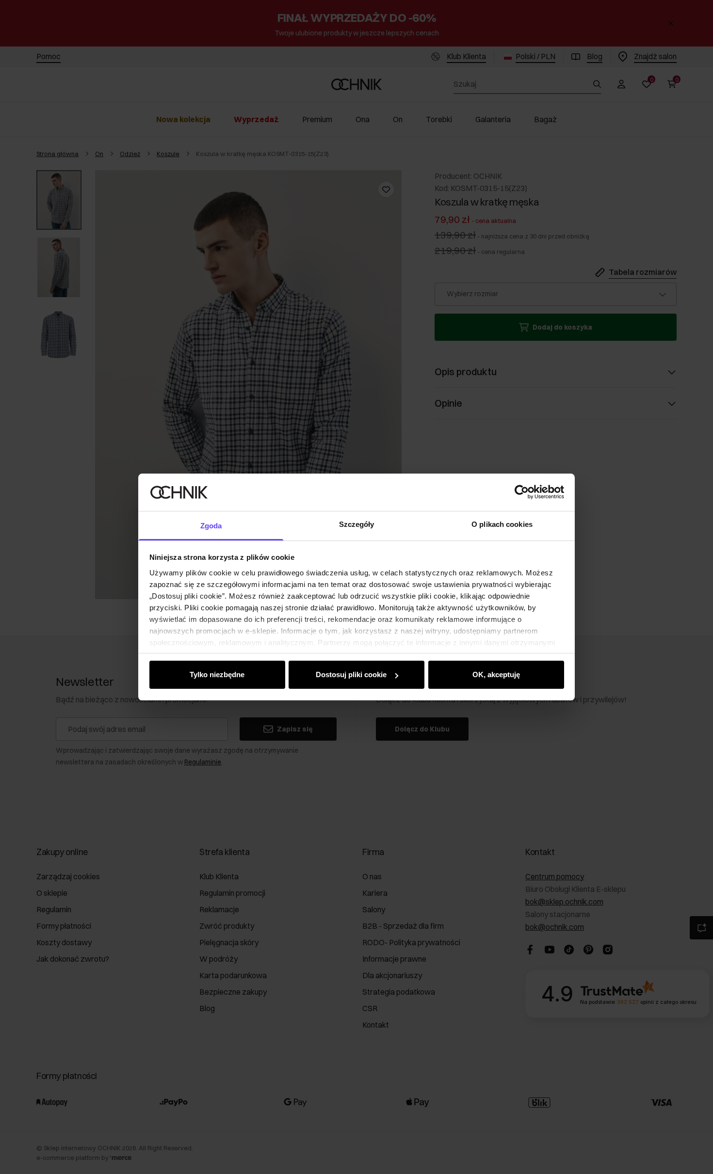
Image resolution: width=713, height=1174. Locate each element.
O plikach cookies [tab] (502, 524)
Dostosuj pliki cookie (351, 674)
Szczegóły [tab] (356, 524)
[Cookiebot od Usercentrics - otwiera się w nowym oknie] (521, 492)
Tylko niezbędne (217, 674)
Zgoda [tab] (211, 526)
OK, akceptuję (496, 674)
